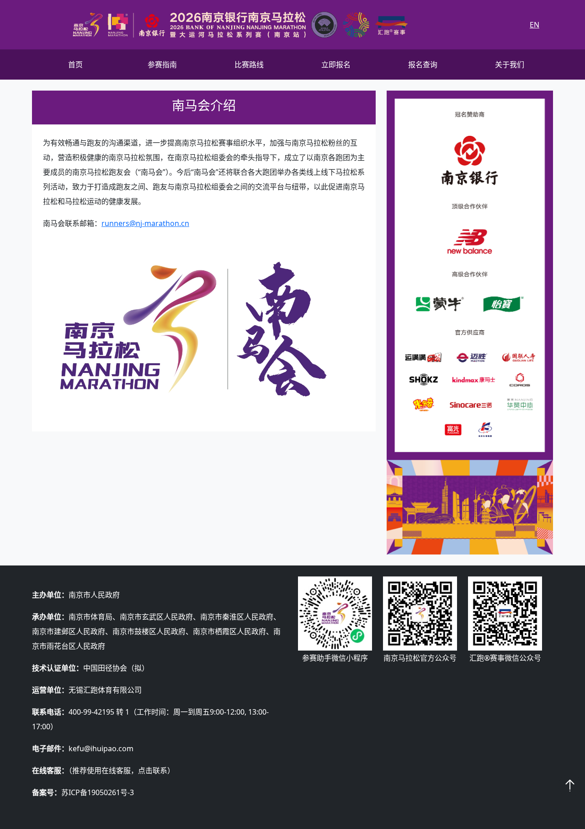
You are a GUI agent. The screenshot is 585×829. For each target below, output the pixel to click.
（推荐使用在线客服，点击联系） (122, 770)
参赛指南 (162, 64)
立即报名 (336, 64)
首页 (75, 64)
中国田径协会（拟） (116, 668)
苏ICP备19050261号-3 (97, 792)
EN (534, 25)
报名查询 (422, 64)
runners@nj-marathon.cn (145, 223)
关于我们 (509, 64)
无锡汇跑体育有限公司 (105, 690)
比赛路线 (249, 64)
